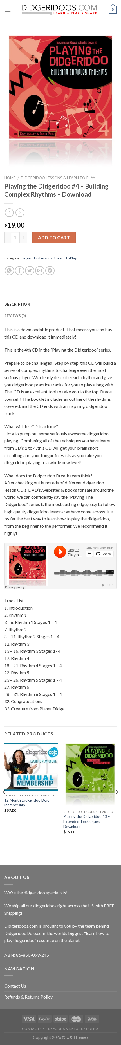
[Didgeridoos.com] (60, 10)
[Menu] (7, 10)
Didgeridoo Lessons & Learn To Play (58, 178)
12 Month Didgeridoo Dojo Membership (27, 802)
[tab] (60, 304)
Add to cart (54, 237)
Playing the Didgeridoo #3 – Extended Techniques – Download (86, 821)
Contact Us (15, 985)
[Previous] (4, 803)
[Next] (117, 803)
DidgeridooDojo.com (24, 933)
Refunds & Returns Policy (28, 996)
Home (9, 178)
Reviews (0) (15, 316)
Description (17, 304)
